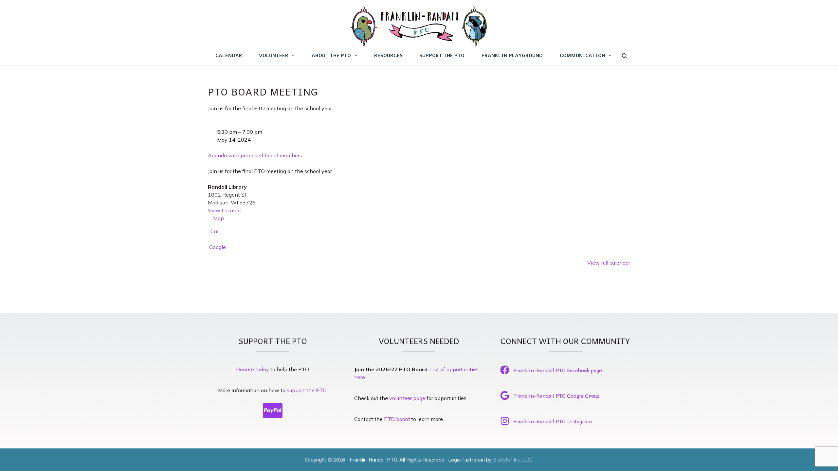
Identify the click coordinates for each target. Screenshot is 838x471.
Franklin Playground (512, 55)
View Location (225, 210)
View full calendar (608, 262)
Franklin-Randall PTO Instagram (552, 421)
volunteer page (407, 398)
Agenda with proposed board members (255, 155)
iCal (213, 231)
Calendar (228, 55)
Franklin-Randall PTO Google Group (556, 395)
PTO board (397, 419)
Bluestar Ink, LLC (512, 460)
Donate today (252, 369)
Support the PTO (442, 55)
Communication (582, 55)
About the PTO (331, 55)
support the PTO (306, 390)
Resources (388, 55)
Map (216, 218)
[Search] (624, 55)
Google (217, 247)
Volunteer (273, 55)
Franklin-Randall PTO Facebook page (557, 370)
